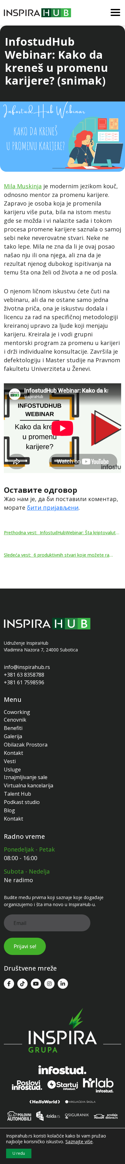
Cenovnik (15, 719)
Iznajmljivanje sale (25, 777)
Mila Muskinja (23, 186)
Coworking (17, 712)
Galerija (13, 736)
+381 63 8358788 (24, 674)
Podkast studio (22, 802)
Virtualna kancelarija (28, 785)
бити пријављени (53, 507)
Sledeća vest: (59, 555)
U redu (19, 1153)
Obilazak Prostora (25, 744)
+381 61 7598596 (24, 682)
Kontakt (13, 752)
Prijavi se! (24, 946)
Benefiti (13, 728)
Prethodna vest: (62, 532)
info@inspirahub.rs (27, 667)
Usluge (12, 769)
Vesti (10, 761)
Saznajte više (79, 1142)
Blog (9, 810)
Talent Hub (17, 793)
